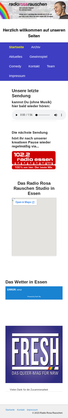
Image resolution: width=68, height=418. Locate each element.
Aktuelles (15, 56)
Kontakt (34, 66)
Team (51, 66)
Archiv (35, 47)
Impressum (17, 76)
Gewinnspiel (38, 56)
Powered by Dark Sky (34, 296)
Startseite (16, 47)
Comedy (15, 66)
